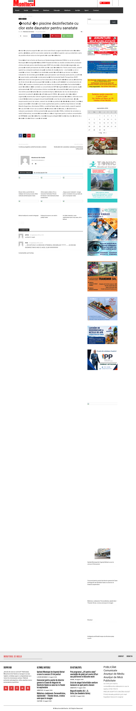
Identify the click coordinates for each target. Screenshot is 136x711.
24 (108, 126)
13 (89, 123)
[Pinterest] (29, 135)
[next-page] (23, 223)
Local (24, 16)
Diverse (30, 16)
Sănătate (40, 690)
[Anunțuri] (102, 611)
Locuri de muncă (42, 677)
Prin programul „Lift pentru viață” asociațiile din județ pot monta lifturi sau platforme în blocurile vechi (84, 674)
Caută (89, 19)
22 (100, 126)
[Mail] (36, 164)
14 (94, 123)
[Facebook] (20, 135)
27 (89, 130)
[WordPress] (28, 688)
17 (108, 123)
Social (72, 679)
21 (94, 126)
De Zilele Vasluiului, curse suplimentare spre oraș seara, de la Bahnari (72, 217)
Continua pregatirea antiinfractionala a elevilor (32, 147)
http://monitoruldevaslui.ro (37, 160)
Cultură (39, 701)
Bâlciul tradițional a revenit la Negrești (28, 215)
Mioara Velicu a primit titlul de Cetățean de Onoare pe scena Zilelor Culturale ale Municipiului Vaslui (28, 193)
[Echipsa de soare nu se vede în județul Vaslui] (51, 207)
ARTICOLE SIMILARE (26, 173)
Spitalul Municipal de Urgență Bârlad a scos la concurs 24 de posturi (100, 563)
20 (89, 126)
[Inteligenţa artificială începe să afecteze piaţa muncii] (102, 628)
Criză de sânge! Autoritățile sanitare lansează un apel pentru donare (84, 683)
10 (108, 119)
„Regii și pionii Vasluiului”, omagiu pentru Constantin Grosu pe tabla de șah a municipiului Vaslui (72, 193)
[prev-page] (20, 223)
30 (104, 130)
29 (100, 130)
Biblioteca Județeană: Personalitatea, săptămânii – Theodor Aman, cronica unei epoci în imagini (102, 602)
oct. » (104, 133)
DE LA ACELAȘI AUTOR (40, 173)
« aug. (100, 133)
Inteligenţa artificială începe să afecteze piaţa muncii (100, 637)
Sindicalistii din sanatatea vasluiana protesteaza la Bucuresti (68, 148)
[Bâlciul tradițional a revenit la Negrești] (29, 207)
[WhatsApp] (33, 135)
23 (104, 126)
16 (104, 123)
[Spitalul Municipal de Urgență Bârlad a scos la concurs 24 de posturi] (102, 554)
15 (100, 123)
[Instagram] (17, 688)
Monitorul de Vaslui (28, 31)
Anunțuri (90, 620)
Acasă (20, 16)
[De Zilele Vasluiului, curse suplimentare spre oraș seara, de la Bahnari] (73, 207)
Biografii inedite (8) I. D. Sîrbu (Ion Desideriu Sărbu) (80, 692)
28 (94, 130)
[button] (115, 3)
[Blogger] (6, 688)
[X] (25, 135)
